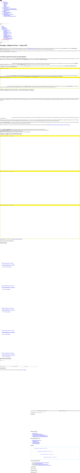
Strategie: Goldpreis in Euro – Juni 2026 (8, 285)
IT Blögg (24, 369)
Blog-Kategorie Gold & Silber (32, 48)
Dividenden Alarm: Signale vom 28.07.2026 (40, 448)
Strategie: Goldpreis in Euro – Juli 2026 (7, 263)
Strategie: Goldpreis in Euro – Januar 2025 (45, 465)
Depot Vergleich (35, 433)
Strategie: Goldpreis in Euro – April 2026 (8, 330)
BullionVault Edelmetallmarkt (37, 440)
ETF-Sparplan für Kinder (36, 442)
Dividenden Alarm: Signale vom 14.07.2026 (50, 457)
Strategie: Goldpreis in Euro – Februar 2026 (41, 464)
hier (79, 410)
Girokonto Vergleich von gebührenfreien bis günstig (40, 436)
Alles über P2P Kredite (36, 443)
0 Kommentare (9, 266)
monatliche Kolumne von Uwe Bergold (6, 76)
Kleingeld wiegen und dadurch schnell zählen (42, 462)
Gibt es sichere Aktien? (39, 463)
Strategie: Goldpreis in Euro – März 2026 (8, 353)
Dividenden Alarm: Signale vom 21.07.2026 (46, 454)
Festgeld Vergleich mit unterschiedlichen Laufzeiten (40, 435)
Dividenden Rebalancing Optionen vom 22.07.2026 (44, 451)
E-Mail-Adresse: (33, 412)
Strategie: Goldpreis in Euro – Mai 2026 (8, 308)
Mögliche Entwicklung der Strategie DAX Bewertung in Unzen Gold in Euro (58, 124)
